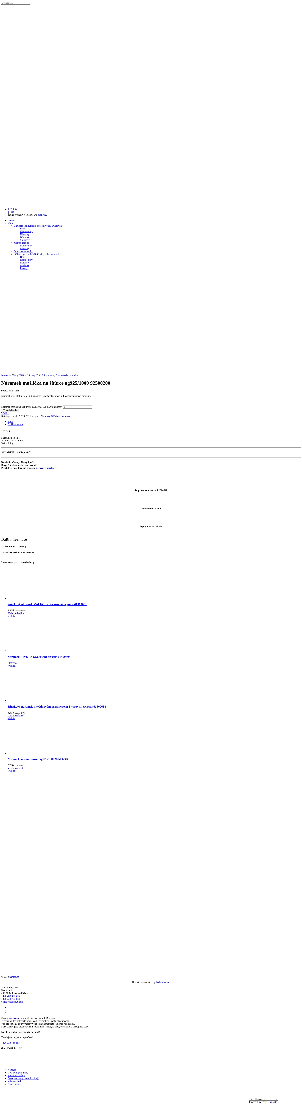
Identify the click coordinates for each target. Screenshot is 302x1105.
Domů (11, 220)
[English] (255, 1096)
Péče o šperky (14, 1084)
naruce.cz (14, 976)
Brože (23, 228)
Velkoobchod (14, 1081)
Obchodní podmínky (18, 1072)
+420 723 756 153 (10, 999)
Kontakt (12, 1069)
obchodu (42, 214)
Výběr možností (15, 715)
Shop (10, 223)
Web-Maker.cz (163, 982)
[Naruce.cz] (151, 203)
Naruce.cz (6, 375)
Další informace (15, 424)
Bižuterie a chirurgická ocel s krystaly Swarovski (38, 225)
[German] (258, 1096)
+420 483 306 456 (10, 996)
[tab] (154, 421)
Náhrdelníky (26, 231)
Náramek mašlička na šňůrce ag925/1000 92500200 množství (31, 406)
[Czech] (251, 1096)
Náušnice (24, 237)
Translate (272, 1102)
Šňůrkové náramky (23, 251)
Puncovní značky (16, 1075)
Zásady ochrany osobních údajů (23, 1078)
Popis (10, 421)
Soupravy (25, 240)
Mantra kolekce (21, 242)
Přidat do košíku (10, 410)
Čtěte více (12, 663)
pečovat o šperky (45, 468)
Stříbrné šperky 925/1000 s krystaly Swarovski (37, 254)
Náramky (24, 234)
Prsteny (24, 268)
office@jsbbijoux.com (12, 1001)
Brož (22, 257)
